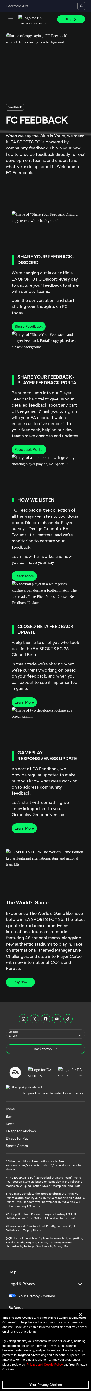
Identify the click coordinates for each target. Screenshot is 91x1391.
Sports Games (17, 1146)
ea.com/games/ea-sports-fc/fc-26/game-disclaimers (41, 1165)
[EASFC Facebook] (45, 1018)
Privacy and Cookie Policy (45, 1364)
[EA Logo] (15, 1072)
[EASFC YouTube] (56, 1018)
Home (10, 1109)
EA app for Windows (21, 1131)
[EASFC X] (34, 1018)
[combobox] (45, 1034)
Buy (9, 1116)
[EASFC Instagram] (23, 1018)
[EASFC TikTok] (68, 1018)
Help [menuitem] (13, 1272)
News (10, 1124)
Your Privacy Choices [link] (36, 1296)
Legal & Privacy (22, 1283)
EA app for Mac (17, 1138)
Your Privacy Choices (45, 1385)
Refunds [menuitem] (16, 1307)
